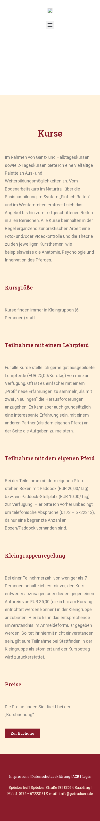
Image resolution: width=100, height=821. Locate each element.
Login (87, 776)
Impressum (19, 776)
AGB (75, 776)
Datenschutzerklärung (50, 776)
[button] (50, 25)
